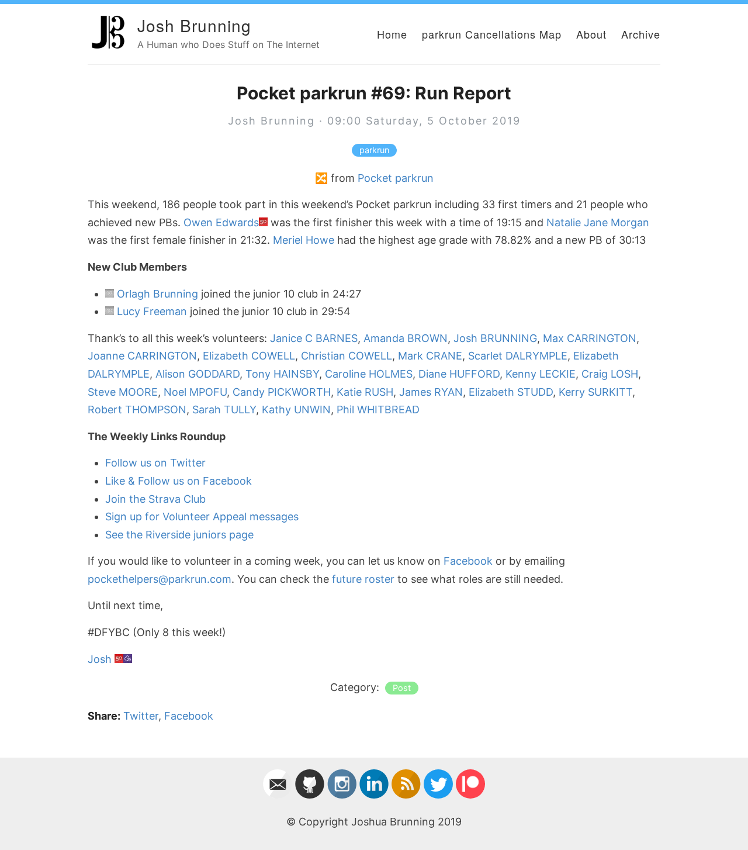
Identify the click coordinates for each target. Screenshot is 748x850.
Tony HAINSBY (282, 374)
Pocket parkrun (396, 178)
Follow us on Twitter (155, 463)
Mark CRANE (430, 356)
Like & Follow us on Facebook (178, 481)
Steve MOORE (123, 392)
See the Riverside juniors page (179, 534)
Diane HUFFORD (459, 374)
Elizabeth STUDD (511, 392)
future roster (363, 579)
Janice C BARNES (314, 338)
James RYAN (431, 392)
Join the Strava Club (155, 499)
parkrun (374, 150)
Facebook (468, 561)
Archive (640, 34)
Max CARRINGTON (589, 338)
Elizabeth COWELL (249, 356)
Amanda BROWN (405, 338)
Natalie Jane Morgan (597, 222)
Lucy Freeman (152, 311)
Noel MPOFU (195, 392)
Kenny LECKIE (540, 374)
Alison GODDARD (197, 374)
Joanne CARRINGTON (142, 356)
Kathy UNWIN (296, 409)
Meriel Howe (303, 240)
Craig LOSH (609, 374)
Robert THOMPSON (137, 409)
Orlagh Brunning (157, 294)
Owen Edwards (221, 222)
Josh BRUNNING (495, 338)
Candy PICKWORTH (282, 392)
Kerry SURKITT (595, 392)
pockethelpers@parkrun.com (159, 579)
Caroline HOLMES (369, 374)
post (402, 688)
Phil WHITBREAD (378, 409)
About (591, 34)
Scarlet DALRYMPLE (517, 356)
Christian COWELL (346, 356)
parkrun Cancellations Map (492, 34)
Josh (100, 659)
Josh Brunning (194, 25)
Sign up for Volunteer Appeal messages (202, 516)
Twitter (140, 716)
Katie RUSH (365, 392)
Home (392, 34)
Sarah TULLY (224, 409)
